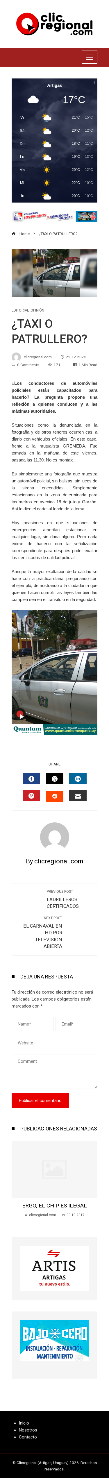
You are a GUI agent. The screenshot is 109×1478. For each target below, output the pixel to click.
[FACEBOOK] (31, 778)
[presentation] (17, 1183)
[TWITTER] (54, 778)
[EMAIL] (78, 795)
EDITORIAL (20, 310)
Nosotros (28, 1430)
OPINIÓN (37, 310)
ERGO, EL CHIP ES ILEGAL (54, 1205)
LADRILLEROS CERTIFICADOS (63, 899)
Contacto (28, 1437)
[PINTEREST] (31, 795)
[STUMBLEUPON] (54, 796)
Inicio (24, 1423)
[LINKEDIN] (78, 778)
